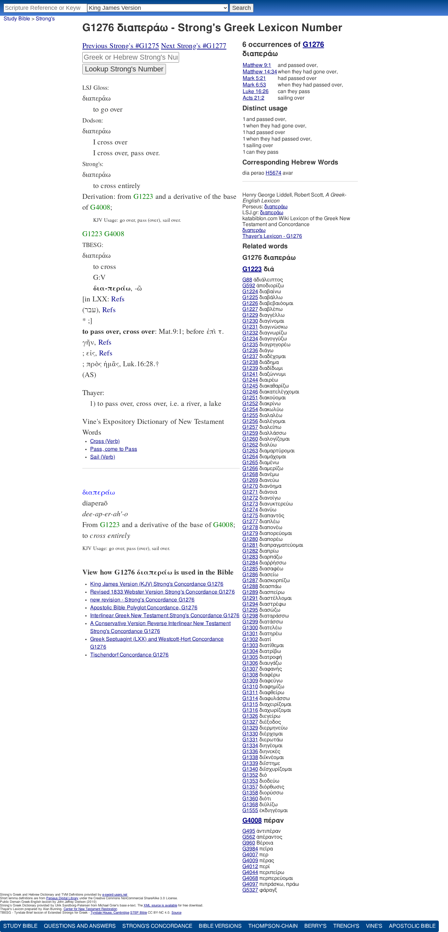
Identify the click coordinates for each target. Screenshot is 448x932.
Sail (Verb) (102, 457)
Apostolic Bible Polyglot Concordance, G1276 (143, 607)
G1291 (250, 598)
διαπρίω (260, 551)
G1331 (250, 739)
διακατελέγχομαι (270, 391)
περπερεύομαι (267, 878)
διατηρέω (262, 633)
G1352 (250, 775)
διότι (256, 798)
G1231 (250, 327)
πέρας (258, 860)
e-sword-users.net (114, 894)
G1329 (250, 728)
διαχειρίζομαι (267, 704)
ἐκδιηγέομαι (265, 810)
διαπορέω (262, 539)
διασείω (260, 574)
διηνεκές (261, 751)
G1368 (250, 804)
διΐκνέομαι (263, 757)
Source (176, 912)
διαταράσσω (265, 615)
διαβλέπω (262, 309)
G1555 (250, 810)
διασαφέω (262, 568)
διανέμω (260, 474)
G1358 (250, 792)
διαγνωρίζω (264, 332)
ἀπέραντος (262, 837)
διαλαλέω (262, 415)
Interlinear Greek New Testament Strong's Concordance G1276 (164, 615)
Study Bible (17, 18)
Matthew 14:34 (260, 71)
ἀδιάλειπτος (262, 279)
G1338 (250, 757)
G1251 (250, 397)
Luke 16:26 (256, 91)
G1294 (250, 604)
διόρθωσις (263, 786)
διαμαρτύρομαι (268, 450)
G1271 (250, 492)
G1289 (250, 592)
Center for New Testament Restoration (90, 909)
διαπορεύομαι (267, 533)
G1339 (250, 763)
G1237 (250, 356)
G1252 (250, 403)
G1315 (250, 704)
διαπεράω (276, 206)
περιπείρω (263, 872)
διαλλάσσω (264, 433)
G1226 (250, 303)
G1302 (250, 639)
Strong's (45, 18)
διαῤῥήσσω (264, 562)
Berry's (315, 926)
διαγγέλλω (263, 315)
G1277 (250, 521)
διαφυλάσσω (266, 698)
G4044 (250, 872)
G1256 (250, 421)
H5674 (273, 173)
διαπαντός (263, 515)
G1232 (250, 332)
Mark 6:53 (254, 84)
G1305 (250, 657)
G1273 (250, 503)
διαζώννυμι (264, 374)
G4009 (250, 860)
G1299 (250, 621)
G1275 (250, 515)
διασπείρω (263, 592)
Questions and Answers (80, 926)
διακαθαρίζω (265, 386)
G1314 (250, 698)
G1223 (143, 196)
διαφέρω (261, 674)
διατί (256, 639)
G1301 (250, 633)
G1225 (250, 297)
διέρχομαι (262, 733)
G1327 (250, 722)
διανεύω (260, 480)
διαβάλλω (262, 297)
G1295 (250, 610)
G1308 (250, 674)
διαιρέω (260, 380)
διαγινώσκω (265, 327)
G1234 (250, 338)
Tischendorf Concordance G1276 (129, 654)
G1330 (250, 733)
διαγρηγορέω (266, 344)
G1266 (250, 468)
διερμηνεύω (265, 728)
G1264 (250, 456)
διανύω (259, 509)
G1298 (250, 615)
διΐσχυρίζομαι (267, 769)
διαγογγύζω (264, 338)
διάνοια (259, 492)
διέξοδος (261, 722)
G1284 (250, 562)
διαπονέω (262, 527)
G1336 (250, 751)
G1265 (250, 462)
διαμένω (260, 462)
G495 (248, 831)
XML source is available (160, 905)
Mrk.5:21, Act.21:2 (105, 352)
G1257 (250, 427)
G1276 (313, 44)
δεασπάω (261, 586)
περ (255, 854)
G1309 (250, 680)
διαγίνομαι (263, 321)
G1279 (250, 533)
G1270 (250, 486)
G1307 (250, 669)
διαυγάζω (262, 663)
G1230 (250, 321)
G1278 (250, 527)
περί (256, 866)
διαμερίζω (262, 468)
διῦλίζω (260, 804)
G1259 (250, 433)
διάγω (258, 350)
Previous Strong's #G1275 (120, 45)
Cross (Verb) (105, 441)
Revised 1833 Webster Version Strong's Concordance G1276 (162, 592)
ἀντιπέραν (261, 831)
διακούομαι (264, 397)
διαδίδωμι (262, 368)
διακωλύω (262, 409)
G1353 (250, 781)
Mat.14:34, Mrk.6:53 (105, 342)
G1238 (250, 362)
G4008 (100, 207)
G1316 (250, 710)
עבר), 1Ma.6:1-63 (109, 309)
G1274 (250, 509)
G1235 (250, 344)
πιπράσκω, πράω (270, 884)
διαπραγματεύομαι (272, 545)
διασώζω (261, 610)
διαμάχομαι (264, 456)
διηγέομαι (262, 745)
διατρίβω (261, 651)
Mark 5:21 (254, 78)
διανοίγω (261, 498)
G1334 (250, 745)
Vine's (374, 926)
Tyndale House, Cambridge (110, 912)
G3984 (250, 848)
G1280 (250, 539)
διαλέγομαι (264, 421)
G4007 (250, 854)
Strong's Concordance (157, 926)
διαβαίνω (261, 291)
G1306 (250, 663)
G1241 (250, 374)
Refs (118, 298)
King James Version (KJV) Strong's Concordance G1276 (156, 584)
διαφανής (262, 669)
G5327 (250, 890)
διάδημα (260, 362)
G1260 (250, 439)
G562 (248, 837)
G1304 (250, 651)
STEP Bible (138, 912)
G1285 (250, 568)
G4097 (250, 884)
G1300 (250, 627)
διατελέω (262, 627)
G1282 (250, 551)
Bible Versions (220, 926)
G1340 (250, 769)
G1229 (250, 315)
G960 (248, 843)
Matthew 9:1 (257, 65)
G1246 (250, 391)
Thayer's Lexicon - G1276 (272, 236)
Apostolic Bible (412, 926)
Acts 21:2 (253, 98)
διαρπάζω (262, 557)
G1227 (250, 309)
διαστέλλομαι (267, 598)
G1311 (250, 692)
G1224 (250, 291)
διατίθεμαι (263, 645)
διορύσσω (262, 792)
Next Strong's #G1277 (193, 45)
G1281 (250, 545)
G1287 (250, 580)
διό (254, 775)
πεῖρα (257, 848)
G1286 (250, 574)
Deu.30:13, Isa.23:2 (118, 298)
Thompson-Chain (273, 926)
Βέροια (257, 843)
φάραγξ (259, 890)
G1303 (250, 645)
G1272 (250, 498)
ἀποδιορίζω (263, 285)
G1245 (250, 386)
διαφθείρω (263, 692)
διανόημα (261, 486)
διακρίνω (261, 403)
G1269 (250, 480)
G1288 (250, 586)
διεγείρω (261, 716)
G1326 (250, 716)
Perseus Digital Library (62, 898)
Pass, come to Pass (113, 449)
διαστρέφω (264, 604)
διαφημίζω (263, 686)
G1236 (250, 350)
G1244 (250, 380)
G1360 (250, 798)
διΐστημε (261, 763)
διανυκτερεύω (267, 503)
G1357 (250, 786)
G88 (247, 279)
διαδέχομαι (264, 356)
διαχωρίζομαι (266, 710)
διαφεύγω (262, 680)
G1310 (250, 686)
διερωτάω (262, 739)
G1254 (250, 409)
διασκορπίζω (266, 580)
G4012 (250, 866)
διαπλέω (261, 521)
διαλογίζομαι (266, 439)
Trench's (346, 926)
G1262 (250, 444)
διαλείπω (261, 427)
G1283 (250, 557)
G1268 (250, 474)
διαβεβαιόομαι (268, 303)
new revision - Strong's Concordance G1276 (142, 599)
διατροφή (262, 657)
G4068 (250, 878)
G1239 (250, 368)
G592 (248, 285)
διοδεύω (260, 781)
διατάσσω (262, 621)
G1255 (250, 415)
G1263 (250, 450)
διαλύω (259, 444)
